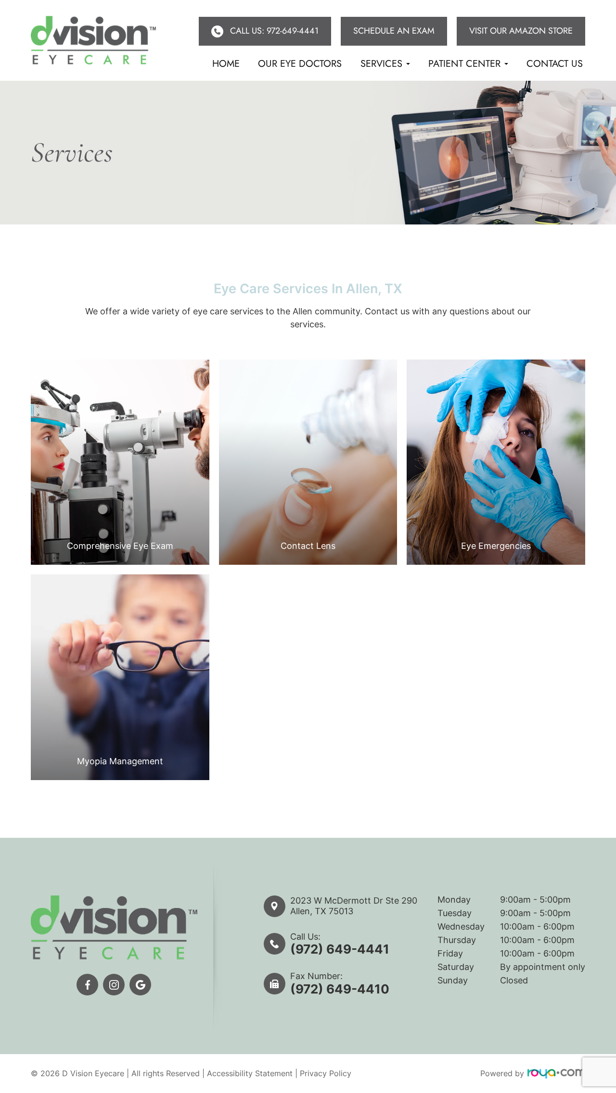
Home (226, 64)
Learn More (120, 502)
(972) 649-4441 (339, 949)
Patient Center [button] (464, 64)
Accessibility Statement (250, 1073)
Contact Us (554, 64)
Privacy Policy (325, 1073)
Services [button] (381, 64)
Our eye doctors (300, 64)
